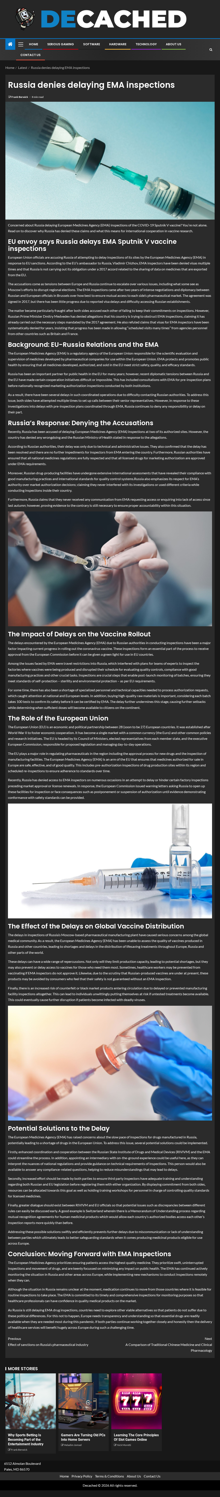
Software (91, 44)
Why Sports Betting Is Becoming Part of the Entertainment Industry (25, 1439)
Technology (146, 44)
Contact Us (30, 55)
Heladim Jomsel (73, 1445)
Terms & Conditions (109, 1476)
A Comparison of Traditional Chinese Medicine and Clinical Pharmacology (168, 1344)
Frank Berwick (20, 97)
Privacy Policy (82, 1476)
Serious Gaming (60, 44)
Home (33, 44)
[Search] (211, 50)
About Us (173, 44)
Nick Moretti (124, 1445)
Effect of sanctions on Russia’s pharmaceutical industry (48, 1341)
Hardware (117, 44)
